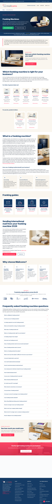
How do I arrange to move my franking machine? (14, 404)
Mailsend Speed (45, 97)
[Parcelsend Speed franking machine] (32, 115)
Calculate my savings (7, 434)
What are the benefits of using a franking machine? (14, 325)
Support (42, 5)
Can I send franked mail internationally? (12, 361)
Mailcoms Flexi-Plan (18, 489)
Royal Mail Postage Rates (31, 488)
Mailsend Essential (26, 97)
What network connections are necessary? (13, 386)
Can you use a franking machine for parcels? (13, 376)
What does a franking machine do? (11, 329)
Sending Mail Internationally (31, 489)
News (40, 488)
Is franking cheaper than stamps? (11, 336)
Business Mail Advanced (31, 494)
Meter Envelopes (18, 497)
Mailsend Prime (16, 96)
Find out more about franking (8, 163)
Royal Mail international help (9, 254)
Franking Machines (31, 5)
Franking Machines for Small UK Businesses (19, 486)
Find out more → (7, 103)
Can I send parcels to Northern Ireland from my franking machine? (17, 368)
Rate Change (29, 491)
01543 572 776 (38, 1)
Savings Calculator (30, 492)
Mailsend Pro (35, 96)
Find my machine (30, 63)
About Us (47, 5)
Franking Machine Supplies (19, 491)
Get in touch (42, 489)
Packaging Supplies (18, 500)
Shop (38, 5)
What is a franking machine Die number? (12, 351)
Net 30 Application (43, 486)
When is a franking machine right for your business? (14, 333)
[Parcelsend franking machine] (20, 115)
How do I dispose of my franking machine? (12, 415)
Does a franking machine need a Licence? (12, 347)
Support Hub (29, 483)
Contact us (21, 254)
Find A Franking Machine (19, 488)
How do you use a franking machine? (11, 318)
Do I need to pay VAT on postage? (11, 383)
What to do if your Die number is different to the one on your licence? (18, 354)
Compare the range (20, 27)
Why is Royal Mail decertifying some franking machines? (15, 401)
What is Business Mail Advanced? (11, 379)
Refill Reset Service (18, 492)
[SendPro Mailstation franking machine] (6, 91)
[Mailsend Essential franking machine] (26, 91)
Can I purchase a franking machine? (11, 390)
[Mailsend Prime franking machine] (16, 91)
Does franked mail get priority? (10, 372)
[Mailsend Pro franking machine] (35, 91)
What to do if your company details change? (13, 408)
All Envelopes (17, 495)
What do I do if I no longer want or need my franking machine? (16, 411)
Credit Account (43, 1)
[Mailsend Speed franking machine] (45, 91)
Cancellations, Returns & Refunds (44, 496)
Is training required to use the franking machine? (14, 322)
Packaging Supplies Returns (44, 494)
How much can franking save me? (11, 340)
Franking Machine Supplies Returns (44, 492)
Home (4, 9)
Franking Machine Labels (19, 494)
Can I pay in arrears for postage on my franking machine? (15, 394)
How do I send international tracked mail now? (13, 365)
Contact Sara (29, 486)
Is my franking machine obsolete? (11, 397)
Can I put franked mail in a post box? (11, 358)
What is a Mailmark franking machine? (12, 315)
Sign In (48, 1)
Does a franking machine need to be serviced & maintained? (16, 343)
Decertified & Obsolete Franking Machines (31, 496)
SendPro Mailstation (7, 97)
